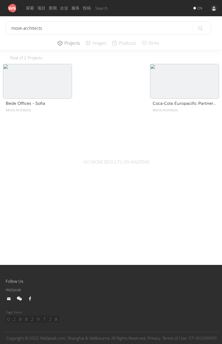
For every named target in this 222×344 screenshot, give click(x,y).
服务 (75, 8)
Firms (154, 43)
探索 (30, 8)
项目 (41, 8)
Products (127, 43)
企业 (64, 8)
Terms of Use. (174, 338)
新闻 (53, 8)
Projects (72, 43)
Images (99, 43)
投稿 (87, 8)
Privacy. (154, 338)
